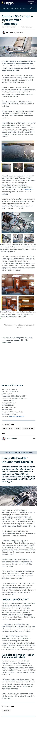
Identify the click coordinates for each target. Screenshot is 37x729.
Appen (25, 8)
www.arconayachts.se (16, 416)
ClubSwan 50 (28, 189)
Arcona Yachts (7, 428)
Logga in (31, 3)
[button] (32, 151)
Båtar (3, 8)
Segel (17, 428)
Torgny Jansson (28, 428)
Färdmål (10, 8)
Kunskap (18, 8)
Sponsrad (6, 710)
